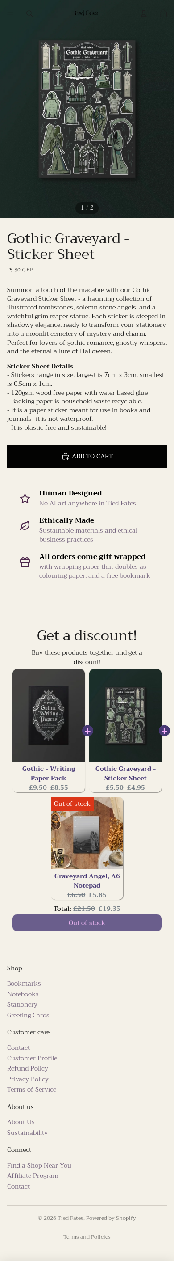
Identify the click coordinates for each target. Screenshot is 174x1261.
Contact (18, 1047)
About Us (21, 1122)
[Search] (29, 13)
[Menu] (10, 13)
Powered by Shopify (111, 1218)
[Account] (143, 13)
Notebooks (23, 994)
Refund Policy (27, 1068)
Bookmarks (24, 983)
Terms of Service (31, 1089)
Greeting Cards (28, 1014)
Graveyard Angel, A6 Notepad (87, 881)
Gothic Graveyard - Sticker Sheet (125, 773)
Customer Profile (32, 1058)
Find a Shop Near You (39, 1165)
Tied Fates (70, 1218)
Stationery (22, 1004)
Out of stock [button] (87, 924)
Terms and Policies (87, 1236)
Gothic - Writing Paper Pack (48, 773)
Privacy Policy (28, 1079)
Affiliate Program (32, 1175)
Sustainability (27, 1132)
